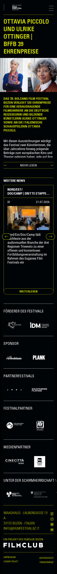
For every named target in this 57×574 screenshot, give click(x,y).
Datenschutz (46, 557)
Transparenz (46, 562)
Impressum (9, 557)
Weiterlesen (28, 291)
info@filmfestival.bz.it (21, 528)
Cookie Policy (10, 561)
